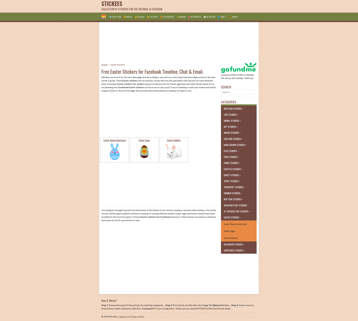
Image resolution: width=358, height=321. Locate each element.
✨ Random (181, 16)
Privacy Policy (137, 316)
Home (104, 64)
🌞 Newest (128, 16)
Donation (225, 74)
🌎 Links (221, 16)
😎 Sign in (233, 16)
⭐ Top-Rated (152, 16)
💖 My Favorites (194, 16)
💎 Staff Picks (115, 16)
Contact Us (123, 316)
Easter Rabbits (231, 238)
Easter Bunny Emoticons (235, 224)
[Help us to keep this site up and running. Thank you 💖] (239, 67)
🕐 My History (209, 16)
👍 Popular (139, 16)
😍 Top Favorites (167, 16)
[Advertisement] (206, 6)
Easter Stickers (117, 64)
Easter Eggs (229, 231)
